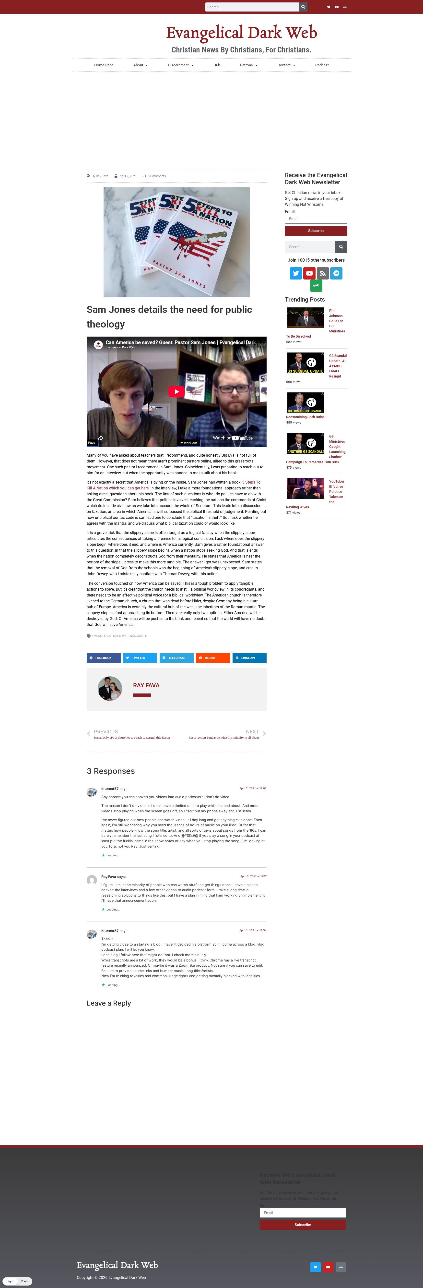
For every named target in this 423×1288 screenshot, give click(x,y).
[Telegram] (336, 273)
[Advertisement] (211, 108)
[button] (104, 658)
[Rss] (323, 273)
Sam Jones (138, 636)
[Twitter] (328, 7)
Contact (284, 65)
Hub (216, 65)
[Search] (303, 7)
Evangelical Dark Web (241, 33)
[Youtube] (336, 7)
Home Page (103, 65)
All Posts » (142, 695)
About (138, 65)
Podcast (322, 65)
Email (290, 212)
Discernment (178, 65)
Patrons (246, 65)
